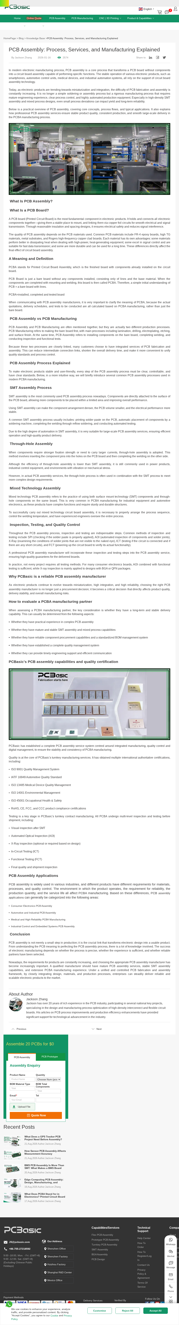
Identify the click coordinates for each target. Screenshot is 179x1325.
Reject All (127, 1310)
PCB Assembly (57, 18)
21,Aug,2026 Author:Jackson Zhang (42, 1144)
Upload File (24, 1106)
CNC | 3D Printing (109, 18)
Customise (99, 1310)
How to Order (141, 1245)
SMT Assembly (100, 1249)
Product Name (17, 1075)
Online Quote (34, 18)
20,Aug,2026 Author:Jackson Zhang (42, 1172)
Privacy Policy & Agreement (143, 1273)
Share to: (141, 57)
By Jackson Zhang (21, 57)
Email (13, 1095)
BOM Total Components (43, 1085)
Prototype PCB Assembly (105, 1239)
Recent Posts (19, 1127)
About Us (36, 25)
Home (17, 18)
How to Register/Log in (144, 1256)
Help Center (144, 1238)
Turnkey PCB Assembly (104, 1244)
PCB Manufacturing (82, 18)
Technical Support (143, 1229)
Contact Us (143, 1264)
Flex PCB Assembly (102, 1234)
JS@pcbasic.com (19, 1242)
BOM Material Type (20, 1084)
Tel (37, 1095)
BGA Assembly (100, 1254)
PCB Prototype (50, 1056)
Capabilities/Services (105, 1227)
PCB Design (98, 1259)
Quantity (40, 1075)
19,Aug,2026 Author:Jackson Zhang (42, 1187)
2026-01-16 (44, 57)
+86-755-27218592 (19, 1248)
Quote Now (38, 1115)
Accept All (155, 1310)
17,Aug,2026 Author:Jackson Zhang (42, 1201)
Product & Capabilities (139, 18)
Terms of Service (142, 1284)
